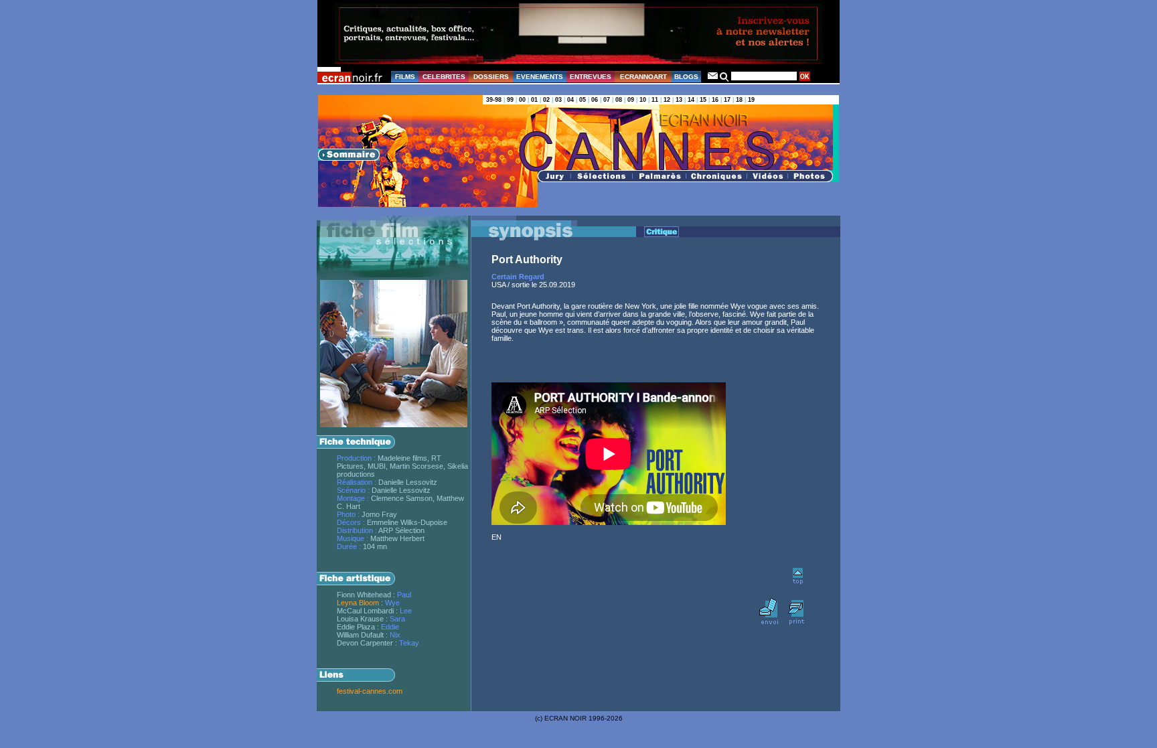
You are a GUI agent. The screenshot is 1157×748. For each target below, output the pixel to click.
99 (510, 99)
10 (642, 99)
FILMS (405, 76)
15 (703, 99)
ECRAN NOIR (565, 718)
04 (570, 99)
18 (739, 99)
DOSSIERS (491, 76)
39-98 (494, 99)
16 (715, 99)
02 (546, 99)
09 (630, 99)
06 (594, 99)
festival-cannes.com (369, 691)
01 (534, 99)
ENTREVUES (590, 76)
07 (606, 99)
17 (727, 99)
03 (558, 99)
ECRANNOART (643, 76)
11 (654, 99)
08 (618, 99)
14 (691, 99)
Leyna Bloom (358, 603)
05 (582, 99)
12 (667, 99)
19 (751, 99)
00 (522, 99)
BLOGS (686, 76)
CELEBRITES (443, 76)
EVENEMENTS (539, 76)
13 (679, 99)
